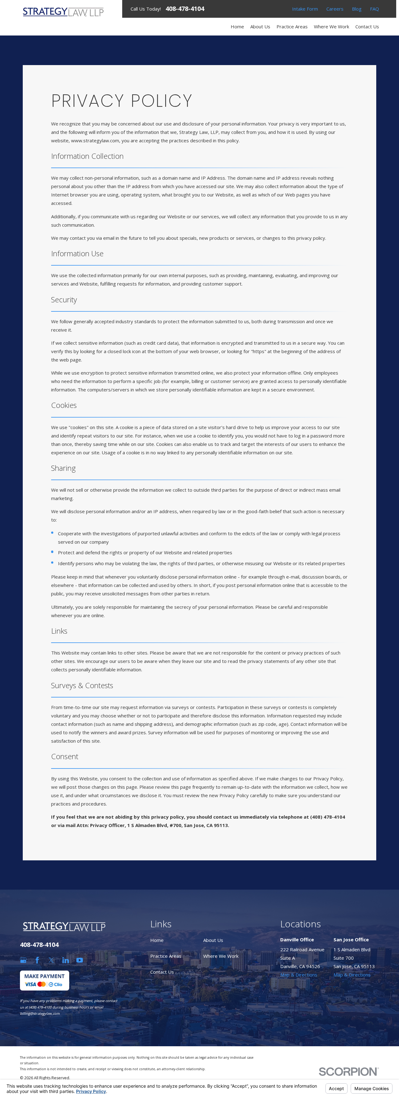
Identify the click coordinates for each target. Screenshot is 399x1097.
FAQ (374, 9)
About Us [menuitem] (260, 26)
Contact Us (162, 972)
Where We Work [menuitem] (331, 26)
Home (157, 940)
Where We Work (220, 956)
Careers (335, 9)
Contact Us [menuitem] (367, 26)
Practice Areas (165, 956)
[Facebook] (37, 960)
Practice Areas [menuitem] (292, 26)
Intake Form (305, 9)
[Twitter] (51, 960)
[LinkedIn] (65, 960)
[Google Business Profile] (23, 960)
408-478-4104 (185, 9)
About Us (213, 940)
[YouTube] (79, 960)
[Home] (63, 12)
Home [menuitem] (237, 26)
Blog (357, 9)
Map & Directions (298, 975)
